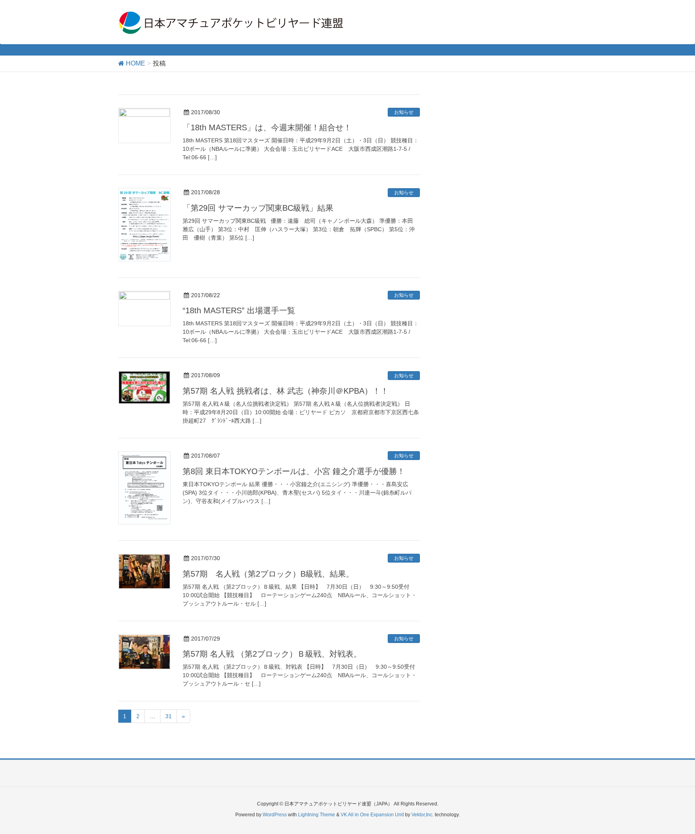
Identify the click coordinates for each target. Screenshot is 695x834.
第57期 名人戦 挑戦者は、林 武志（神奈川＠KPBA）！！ (286, 390)
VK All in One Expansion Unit (372, 815)
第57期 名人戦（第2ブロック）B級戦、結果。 (268, 573)
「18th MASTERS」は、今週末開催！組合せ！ (267, 127)
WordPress (275, 815)
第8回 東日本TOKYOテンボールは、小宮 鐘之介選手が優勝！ (294, 471)
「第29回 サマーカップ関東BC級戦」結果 (258, 207)
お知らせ (403, 112)
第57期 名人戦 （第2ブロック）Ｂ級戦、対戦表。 (272, 653)
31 (168, 716)
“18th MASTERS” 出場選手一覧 (239, 310)
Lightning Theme (316, 815)
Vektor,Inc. (422, 815)
